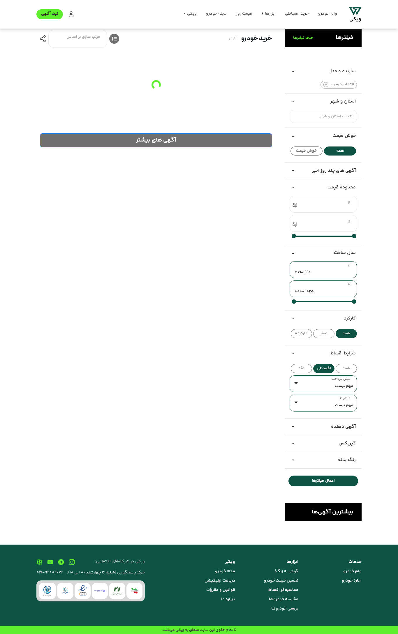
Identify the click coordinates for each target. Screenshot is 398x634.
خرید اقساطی (297, 13)
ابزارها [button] (270, 13)
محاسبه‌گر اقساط (283, 590)
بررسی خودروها (284, 608)
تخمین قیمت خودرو (281, 581)
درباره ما (228, 599)
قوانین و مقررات (220, 590)
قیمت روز (244, 13)
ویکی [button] (191, 13)
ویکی (180, 630)
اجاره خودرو (352, 581)
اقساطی (324, 368)
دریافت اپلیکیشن (220, 581)
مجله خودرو (216, 13)
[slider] (354, 236)
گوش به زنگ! (286, 571)
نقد (301, 368)
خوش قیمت (306, 151)
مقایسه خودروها (283, 599)
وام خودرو (327, 13)
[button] (71, 14)
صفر (323, 333)
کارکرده (301, 333)
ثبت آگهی (49, 14)
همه (340, 151)
